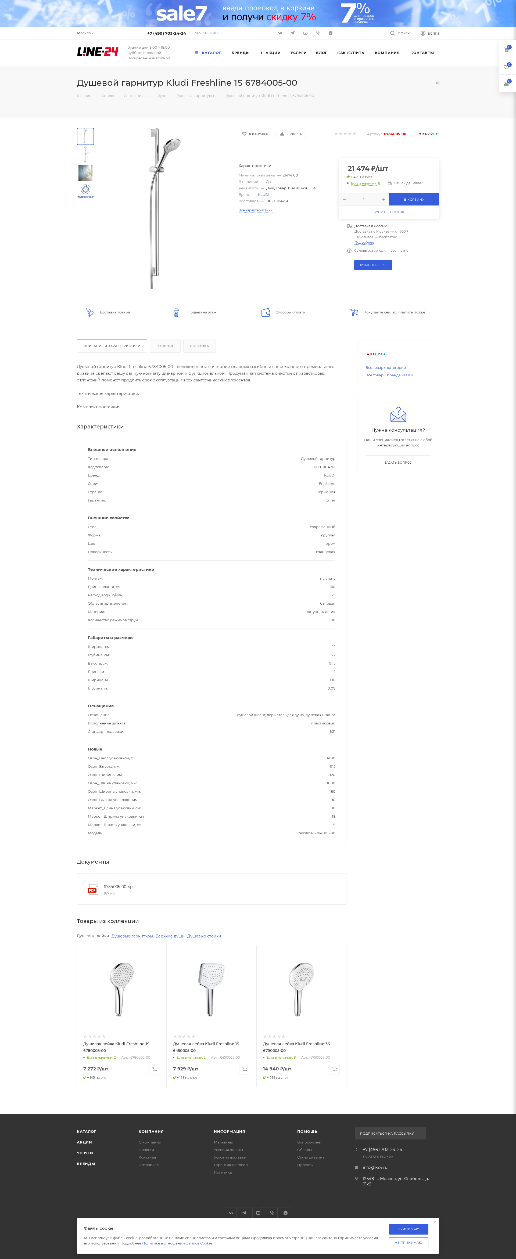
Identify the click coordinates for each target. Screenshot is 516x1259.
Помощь (307, 1131)
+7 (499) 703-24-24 (166, 33)
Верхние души (170, 936)
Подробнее (364, 242)
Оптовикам (149, 1165)
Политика (223, 1172)
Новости (146, 1150)
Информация (229, 1131)
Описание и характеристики (112, 346)
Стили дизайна (311, 1157)
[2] (340, 134)
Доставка (199, 346)
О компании (150, 1142)
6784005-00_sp (118, 886)
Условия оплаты (228, 1150)
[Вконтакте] (280, 33)
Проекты (305, 1165)
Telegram (244, 1213)
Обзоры (304, 1150)
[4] (349, 134)
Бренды (86, 1163)
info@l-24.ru (375, 1167)
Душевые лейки (93, 935)
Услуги (85, 1153)
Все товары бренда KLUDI (389, 375)
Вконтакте (230, 1213)
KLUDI (263, 194)
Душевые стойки (204, 936)
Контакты (147, 1157)
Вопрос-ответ (309, 1142)
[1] (336, 134)
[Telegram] (293, 33)
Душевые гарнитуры (132, 936)
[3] (345, 134)
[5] (354, 134)
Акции (84, 1142)
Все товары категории (386, 367)
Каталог (86, 1131)
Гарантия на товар (231, 1165)
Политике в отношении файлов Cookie (177, 1243)
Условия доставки (230, 1157)
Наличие (165, 346)
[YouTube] (306, 33)
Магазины (223, 1142)
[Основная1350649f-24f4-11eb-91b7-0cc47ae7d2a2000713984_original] (164, 208)
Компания (151, 1131)
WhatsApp (331, 33)
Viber (318, 33)
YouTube (258, 1213)
